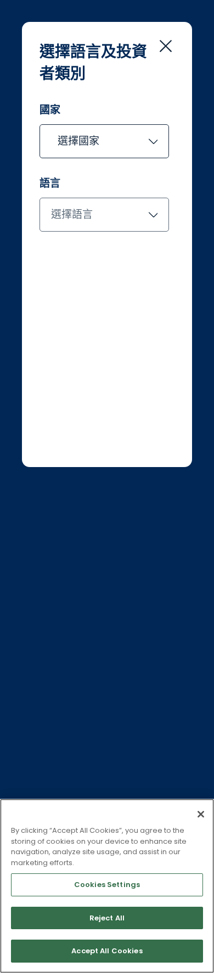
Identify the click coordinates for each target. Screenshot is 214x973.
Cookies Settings (107, 884)
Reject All (107, 918)
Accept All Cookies (106, 951)
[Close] (201, 814)
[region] (107, 886)
